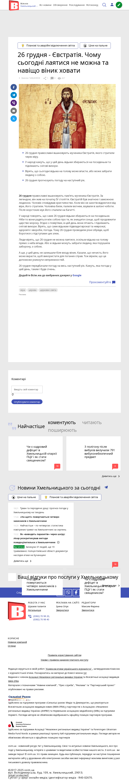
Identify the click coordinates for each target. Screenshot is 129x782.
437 (61, 78)
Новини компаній (17, 642)
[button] (106, 488)
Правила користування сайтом (64, 655)
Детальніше (34, 610)
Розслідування (77, 4)
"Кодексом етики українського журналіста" (68, 668)
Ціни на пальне (98, 45)
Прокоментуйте (102, 282)
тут (85, 672)
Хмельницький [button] (28, 6)
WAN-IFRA (13, 681)
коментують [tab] (62, 422)
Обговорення (60, 4)
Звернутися (62, 610)
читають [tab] (92, 422)
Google (77, 275)
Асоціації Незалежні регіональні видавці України (56, 676)
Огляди (12, 645)
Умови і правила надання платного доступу (64, 659)
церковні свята (48, 290)
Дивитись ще (111, 476)
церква (32, 290)
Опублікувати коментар (27, 401)
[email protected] (18, 775)
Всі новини (45, 4)
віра (22, 290)
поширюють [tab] (62, 430)
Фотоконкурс (93, 4)
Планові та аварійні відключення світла (50, 45)
